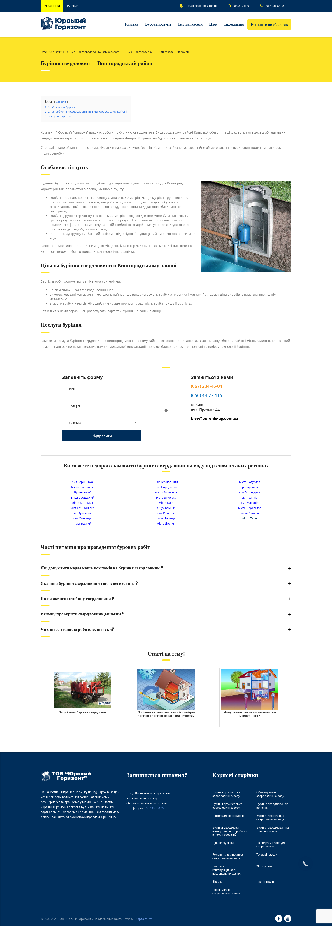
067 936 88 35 (155, 808)
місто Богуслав (249, 482)
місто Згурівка (166, 497)
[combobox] (101, 422)
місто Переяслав (249, 508)
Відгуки (217, 881)
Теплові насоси (190, 24)
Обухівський (166, 508)
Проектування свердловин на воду (226, 891)
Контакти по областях (269, 24)
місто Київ (166, 503)
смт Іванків (249, 497)
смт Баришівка (82, 482)
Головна (131, 24)
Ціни (213, 24)
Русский (72, 6)
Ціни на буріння (223, 843)
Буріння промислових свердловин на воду (227, 794)
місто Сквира (250, 513)
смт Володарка (249, 492)
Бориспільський (82, 487)
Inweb (128, 919)
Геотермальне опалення (228, 815)
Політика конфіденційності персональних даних (226, 870)
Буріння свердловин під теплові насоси (272, 829)
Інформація (234, 24)
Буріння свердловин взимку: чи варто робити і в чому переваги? (229, 831)
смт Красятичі (82, 513)
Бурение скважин (52, 52)
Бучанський (82, 492)
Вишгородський (82, 497)
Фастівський (82, 523)
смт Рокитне (166, 513)
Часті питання (265, 881)
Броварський (249, 487)
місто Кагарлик (82, 503)
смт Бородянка (166, 487)
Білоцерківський (166, 482)
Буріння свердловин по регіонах (272, 805)
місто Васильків (166, 492)
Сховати (61, 101)
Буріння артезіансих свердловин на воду (270, 817)
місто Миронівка (82, 508)
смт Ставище (82, 518)
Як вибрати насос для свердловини (271, 844)
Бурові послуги (158, 24)
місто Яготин (166, 523)
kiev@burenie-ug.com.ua (214, 418)
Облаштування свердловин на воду (270, 794)
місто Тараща (166, 518)
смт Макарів (249, 503)
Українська (52, 6)
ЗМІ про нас (264, 866)
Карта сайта (144, 919)
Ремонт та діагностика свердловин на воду (227, 856)
